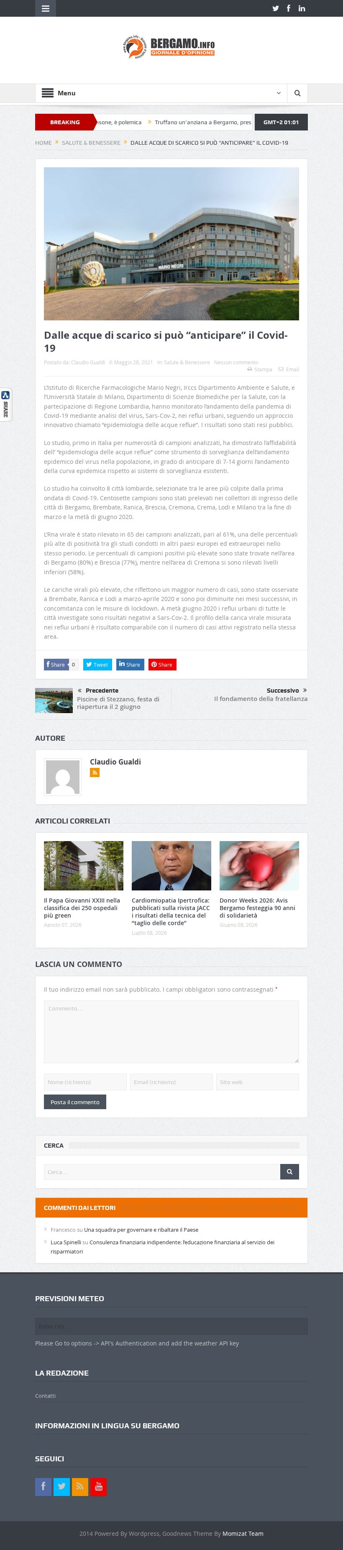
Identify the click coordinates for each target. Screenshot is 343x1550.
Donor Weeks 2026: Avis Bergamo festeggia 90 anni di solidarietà (257, 907)
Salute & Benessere (187, 362)
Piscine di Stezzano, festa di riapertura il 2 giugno (118, 703)
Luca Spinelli (66, 1242)
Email (292, 369)
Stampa (263, 369)
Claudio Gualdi (88, 362)
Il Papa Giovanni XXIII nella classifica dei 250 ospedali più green (82, 907)
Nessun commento (236, 362)
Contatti (45, 1395)
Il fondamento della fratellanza (261, 698)
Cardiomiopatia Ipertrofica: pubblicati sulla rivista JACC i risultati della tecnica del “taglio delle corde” (171, 911)
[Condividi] (6, 404)
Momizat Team (243, 1533)
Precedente (102, 690)
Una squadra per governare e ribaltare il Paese (141, 1229)
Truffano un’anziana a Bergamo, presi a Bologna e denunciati (204, 122)
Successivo (283, 690)
